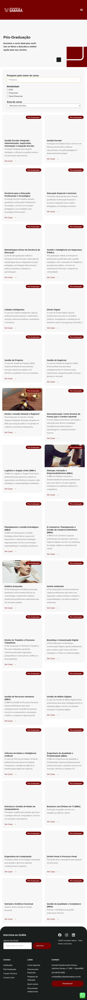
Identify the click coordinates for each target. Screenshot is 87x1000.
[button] (81, 10)
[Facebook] (60, 935)
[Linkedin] (73, 935)
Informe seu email (10, 941)
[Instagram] (66, 935)
